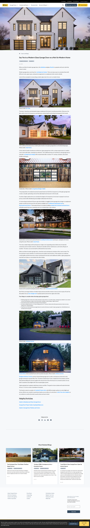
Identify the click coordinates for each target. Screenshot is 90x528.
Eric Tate (28, 108)
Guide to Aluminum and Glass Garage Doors (30, 402)
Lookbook (29, 496)
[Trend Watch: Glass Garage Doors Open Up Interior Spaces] (71, 455)
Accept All (73, 523)
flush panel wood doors (25, 205)
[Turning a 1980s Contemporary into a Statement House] (45, 455)
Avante (52, 67)
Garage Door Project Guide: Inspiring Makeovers (31, 405)
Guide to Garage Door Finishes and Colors (29, 408)
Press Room (29, 493)
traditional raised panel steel (55, 203)
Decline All (84, 523)
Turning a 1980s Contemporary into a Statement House (43, 465)
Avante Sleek (22, 373)
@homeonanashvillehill (51, 288)
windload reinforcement (47, 239)
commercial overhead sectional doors (60, 205)
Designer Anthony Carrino (25, 376)
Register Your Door (50, 495)
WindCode (48, 498)
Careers (28, 498)
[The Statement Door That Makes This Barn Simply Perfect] (18, 455)
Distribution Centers (50, 493)
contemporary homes (41, 72)
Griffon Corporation (12, 498)
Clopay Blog (29, 495)
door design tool (32, 293)
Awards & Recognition (12, 496)
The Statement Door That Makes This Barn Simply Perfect (17, 465)
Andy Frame (28, 147)
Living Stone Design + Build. (38, 188)
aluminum (43, 67)
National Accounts (50, 496)
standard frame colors (40, 390)
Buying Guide (34, 5)
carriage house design (29, 154)
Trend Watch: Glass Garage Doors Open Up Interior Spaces (71, 465)
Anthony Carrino (30, 341)
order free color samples (63, 392)
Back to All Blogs (25, 53)
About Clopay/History (12, 493)
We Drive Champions (12, 495)
